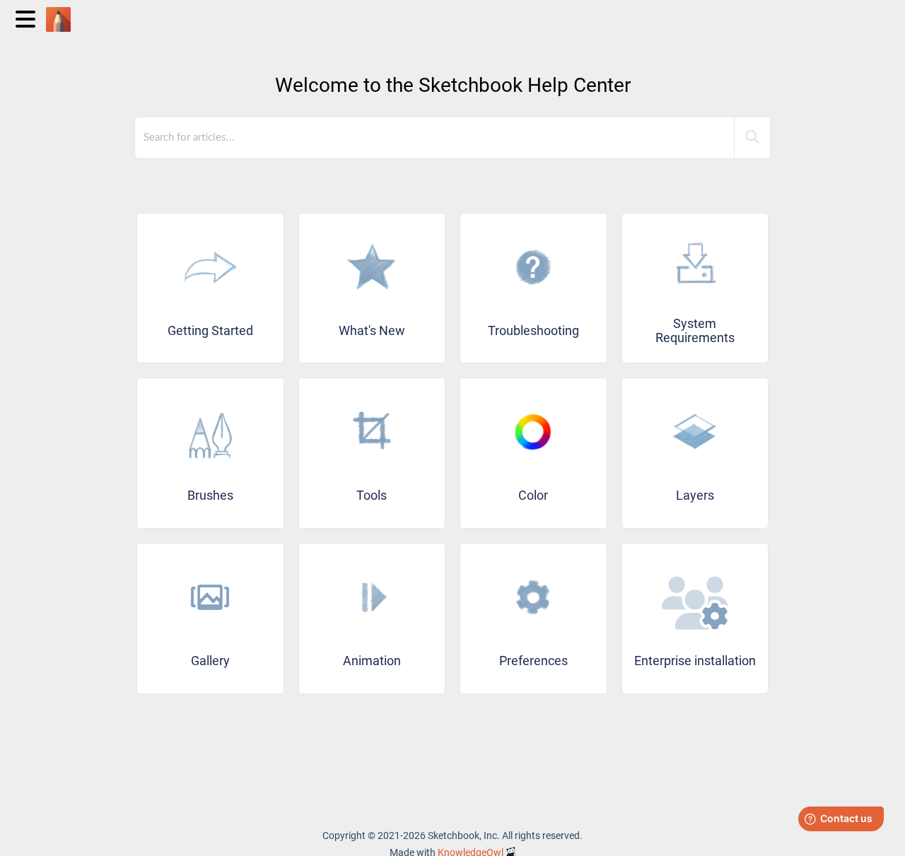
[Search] (752, 137)
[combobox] (435, 137)
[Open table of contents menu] (28, 17)
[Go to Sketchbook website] (63, 12)
